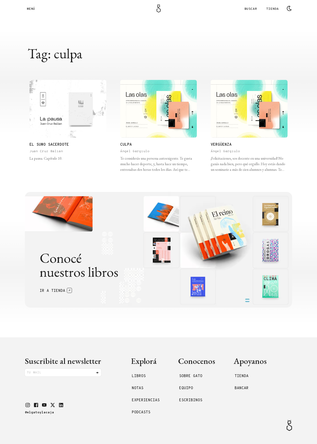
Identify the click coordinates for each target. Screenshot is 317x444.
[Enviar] (97, 372)
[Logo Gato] (158, 8)
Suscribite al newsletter (63, 361)
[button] (27, 405)
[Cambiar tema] (289, 8)
